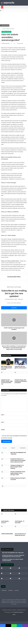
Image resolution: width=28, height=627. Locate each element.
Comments (22, 448)
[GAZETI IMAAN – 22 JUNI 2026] (23, 575)
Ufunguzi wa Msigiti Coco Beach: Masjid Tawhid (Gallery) (17, 467)
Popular (4, 448)
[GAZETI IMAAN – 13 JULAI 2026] (21, 516)
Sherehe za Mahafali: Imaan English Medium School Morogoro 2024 (17, 473)
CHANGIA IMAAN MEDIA (7, 533)
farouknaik (10, 590)
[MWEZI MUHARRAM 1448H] (14, 580)
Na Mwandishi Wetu (5, 43)
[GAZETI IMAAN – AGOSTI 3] (7, 516)
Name (3, 414)
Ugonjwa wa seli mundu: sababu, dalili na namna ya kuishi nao (6, 382)
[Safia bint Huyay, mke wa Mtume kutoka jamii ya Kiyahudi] (21, 375)
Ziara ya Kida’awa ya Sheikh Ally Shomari (20, 534)
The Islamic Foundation (18, 612)
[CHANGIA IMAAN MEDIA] (7, 529)
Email (2, 422)
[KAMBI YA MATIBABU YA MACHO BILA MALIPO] (23, 580)
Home (3, 28)
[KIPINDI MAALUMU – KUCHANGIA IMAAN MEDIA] (5, 580)
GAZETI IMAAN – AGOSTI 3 (5, 522)
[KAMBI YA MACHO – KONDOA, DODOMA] (5, 569)
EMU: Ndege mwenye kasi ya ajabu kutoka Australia (6, 368)
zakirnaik (16, 590)
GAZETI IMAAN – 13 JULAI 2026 (19, 522)
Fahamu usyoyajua (10, 28)
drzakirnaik (4, 590)
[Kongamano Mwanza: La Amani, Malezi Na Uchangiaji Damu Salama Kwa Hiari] (5, 461)
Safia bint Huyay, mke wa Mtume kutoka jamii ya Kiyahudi (21, 381)
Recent (13, 448)
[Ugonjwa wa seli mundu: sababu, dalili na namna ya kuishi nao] (7, 375)
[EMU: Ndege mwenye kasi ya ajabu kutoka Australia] (7, 361)
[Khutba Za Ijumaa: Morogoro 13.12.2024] (5, 480)
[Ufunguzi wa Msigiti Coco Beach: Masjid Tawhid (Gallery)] (5, 467)
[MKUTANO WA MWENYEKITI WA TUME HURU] (5, 454)
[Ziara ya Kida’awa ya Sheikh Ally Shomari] (21, 529)
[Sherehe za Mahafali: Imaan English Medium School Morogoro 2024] (5, 473)
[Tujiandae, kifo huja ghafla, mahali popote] (21, 361)
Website (3, 429)
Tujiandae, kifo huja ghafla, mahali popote (20, 367)
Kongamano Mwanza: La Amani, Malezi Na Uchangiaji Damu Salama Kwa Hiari (17, 460)
